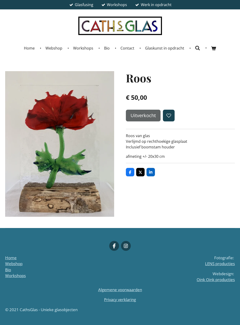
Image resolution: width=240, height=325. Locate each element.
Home (11, 257)
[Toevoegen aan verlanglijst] (169, 115)
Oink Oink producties (216, 279)
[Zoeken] (197, 48)
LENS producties (220, 263)
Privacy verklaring (120, 299)
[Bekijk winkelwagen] (213, 48)
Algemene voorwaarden (120, 289)
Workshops (15, 275)
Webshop (13, 263)
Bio (8, 269)
